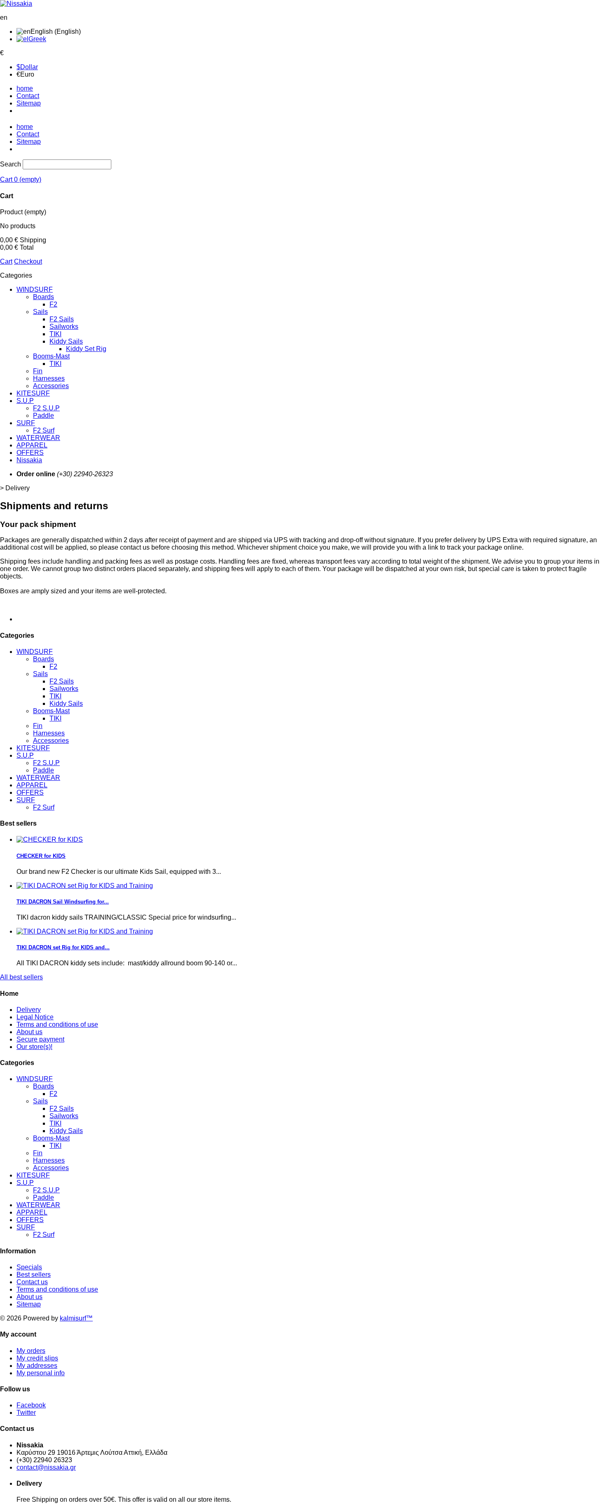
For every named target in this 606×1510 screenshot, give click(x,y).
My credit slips (37, 1358)
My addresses (36, 1365)
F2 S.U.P (46, 408)
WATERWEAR (38, 437)
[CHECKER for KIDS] (49, 839)
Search (10, 164)
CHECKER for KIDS (41, 856)
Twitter (26, 1412)
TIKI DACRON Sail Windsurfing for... (62, 902)
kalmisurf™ (76, 1318)
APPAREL (31, 445)
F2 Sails (61, 319)
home (24, 88)
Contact (27, 95)
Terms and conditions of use (57, 1024)
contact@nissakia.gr (46, 1467)
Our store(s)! (34, 1046)
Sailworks (63, 326)
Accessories (51, 385)
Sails (40, 311)
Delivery (28, 1009)
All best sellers (21, 977)
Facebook (31, 1405)
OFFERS (30, 452)
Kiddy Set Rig (86, 348)
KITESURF (33, 393)
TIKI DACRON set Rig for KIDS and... (63, 947)
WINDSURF (34, 289)
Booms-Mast (51, 356)
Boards (43, 296)
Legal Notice (35, 1017)
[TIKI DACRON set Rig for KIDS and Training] (84, 885)
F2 (53, 304)
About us (29, 1031)
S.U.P (25, 400)
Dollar (27, 66)
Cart (6, 261)
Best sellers (33, 1274)
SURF (25, 422)
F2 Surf (43, 430)
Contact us (32, 1281)
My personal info (40, 1373)
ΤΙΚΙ (55, 363)
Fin (37, 371)
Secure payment (40, 1039)
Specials (29, 1267)
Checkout (28, 261)
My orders (30, 1350)
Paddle (43, 415)
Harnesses (49, 378)
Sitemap (28, 103)
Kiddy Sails (66, 341)
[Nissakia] (16, 3)
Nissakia (29, 460)
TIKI (55, 333)
